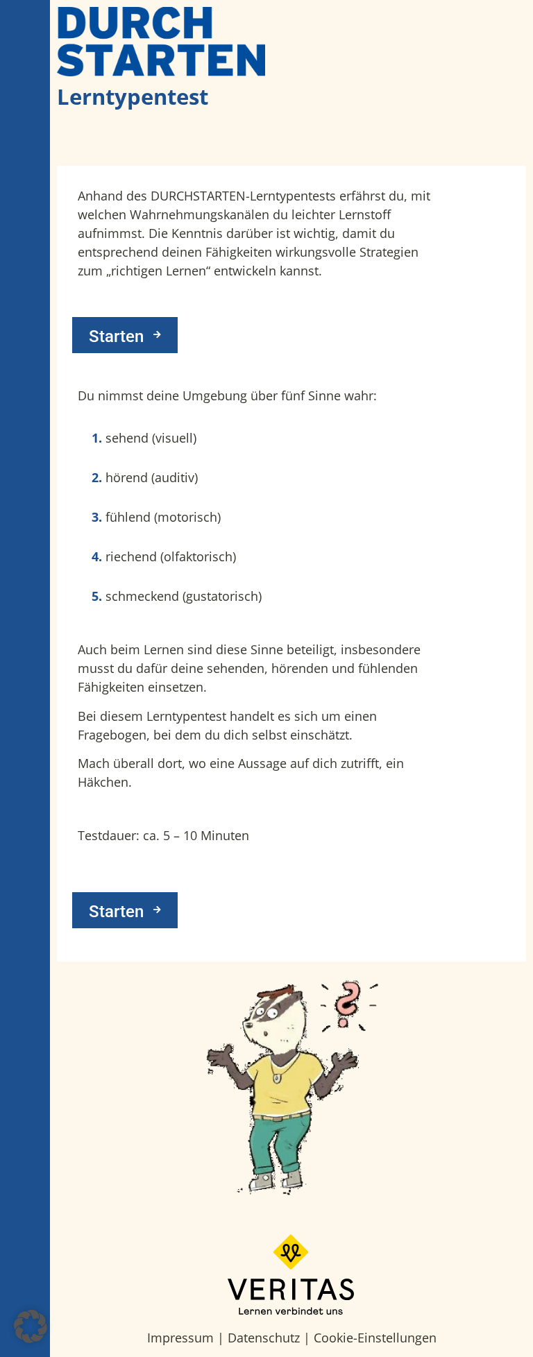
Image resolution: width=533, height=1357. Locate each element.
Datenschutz (264, 1337)
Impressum (180, 1337)
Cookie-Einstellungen (375, 1337)
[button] (30, 1326)
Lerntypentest (132, 96)
